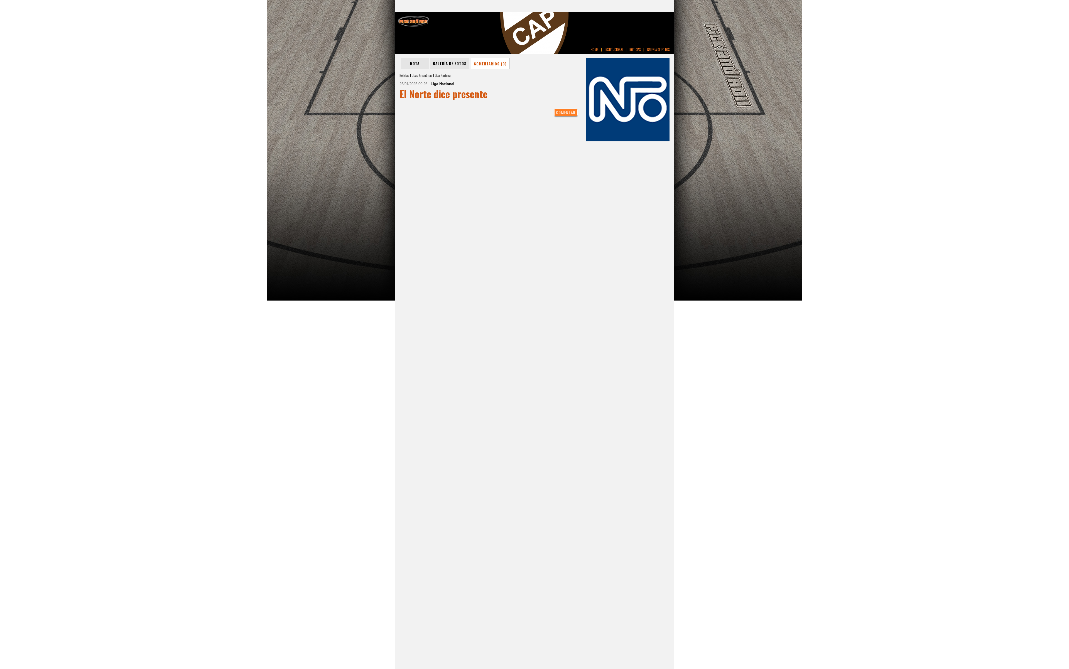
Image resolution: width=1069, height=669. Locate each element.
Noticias (404, 75)
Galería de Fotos (450, 63)
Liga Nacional (443, 75)
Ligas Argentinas (422, 75)
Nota (415, 63)
